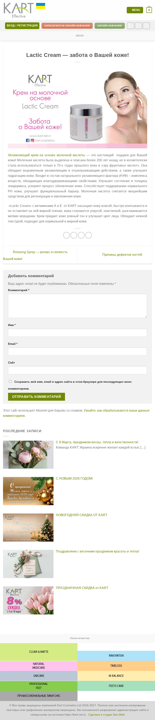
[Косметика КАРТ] (24, 10)
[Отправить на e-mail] (146, 25)
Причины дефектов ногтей (122, 255)
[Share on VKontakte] (88, 235)
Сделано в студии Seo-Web (106, 714)
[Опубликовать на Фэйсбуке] (73, 235)
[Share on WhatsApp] (66, 235)
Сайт (11, 362)
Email (12, 343)
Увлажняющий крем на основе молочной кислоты (46, 155)
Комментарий (18, 290)
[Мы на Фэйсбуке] (130, 25)
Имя (12, 325)
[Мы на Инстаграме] (138, 25)
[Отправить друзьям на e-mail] (81, 235)
